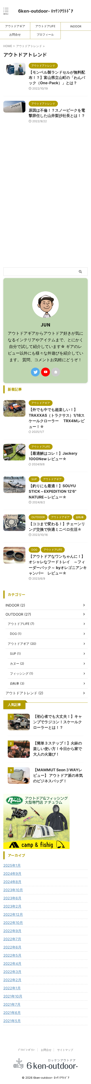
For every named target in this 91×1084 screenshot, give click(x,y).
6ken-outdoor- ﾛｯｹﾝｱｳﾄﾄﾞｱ (48, 11)
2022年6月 (12, 947)
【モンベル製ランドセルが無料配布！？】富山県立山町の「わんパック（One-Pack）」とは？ (57, 77)
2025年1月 (12, 865)
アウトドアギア (15, 26)
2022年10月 (13, 922)
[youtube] (45, 372)
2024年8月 (12, 882)
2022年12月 (13, 914)
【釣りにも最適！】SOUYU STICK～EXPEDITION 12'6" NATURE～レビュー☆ (52, 491)
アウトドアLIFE (45, 26)
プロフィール (45, 34)
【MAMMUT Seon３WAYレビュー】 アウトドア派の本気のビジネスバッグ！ (58, 775)
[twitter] (35, 372)
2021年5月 (12, 1021)
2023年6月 (12, 898)
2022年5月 (12, 955)
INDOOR (75, 26)
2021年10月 (12, 996)
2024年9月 (12, 873)
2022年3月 (12, 971)
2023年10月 (13, 890)
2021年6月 (12, 1012)
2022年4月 (12, 963)
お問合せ (15, 34)
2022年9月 (12, 931)
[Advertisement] (45, 219)
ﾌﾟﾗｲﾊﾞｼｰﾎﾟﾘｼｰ (26, 1050)
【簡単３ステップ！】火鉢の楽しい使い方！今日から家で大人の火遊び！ (57, 748)
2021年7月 (12, 1004)
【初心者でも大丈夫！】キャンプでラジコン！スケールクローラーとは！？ (57, 722)
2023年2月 (12, 906)
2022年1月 (12, 988)
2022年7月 (12, 939)
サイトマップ (65, 1050)
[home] (55, 372)
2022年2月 (12, 980)
